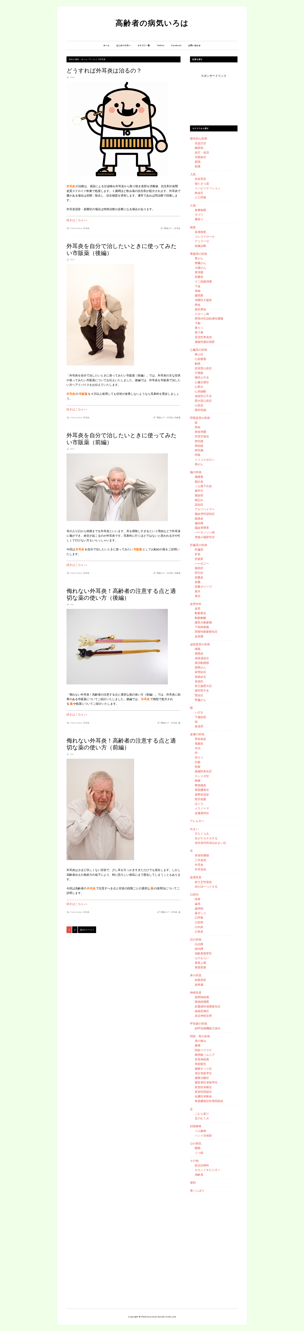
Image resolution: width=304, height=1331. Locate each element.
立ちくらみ (202, 833)
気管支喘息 (202, 436)
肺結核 (199, 445)
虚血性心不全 (203, 396)
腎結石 (199, 695)
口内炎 (199, 927)
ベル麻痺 (200, 1131)
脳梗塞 (199, 476)
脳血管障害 (202, 527)
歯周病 (199, 908)
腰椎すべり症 (203, 1068)
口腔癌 (199, 922)
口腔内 (194, 894)
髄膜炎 (199, 518)
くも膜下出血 (203, 486)
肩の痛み (200, 1040)
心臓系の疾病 (198, 349)
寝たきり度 (202, 183)
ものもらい (202, 958)
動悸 (197, 363)
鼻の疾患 (195, 975)
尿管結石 (200, 672)
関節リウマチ (203, 1050)
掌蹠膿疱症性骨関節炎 (209, 1101)
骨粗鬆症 (200, 1064)
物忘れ (199, 500)
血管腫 (199, 636)
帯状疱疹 (200, 739)
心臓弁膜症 (202, 382)
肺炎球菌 (200, 431)
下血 (197, 286)
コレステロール (205, 236)
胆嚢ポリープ (203, 586)
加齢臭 (199, 1174)
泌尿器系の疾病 (200, 644)
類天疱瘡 (200, 799)
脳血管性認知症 (205, 513)
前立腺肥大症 (203, 686)
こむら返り (202, 1113)
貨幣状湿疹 (202, 794)
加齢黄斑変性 (203, 953)
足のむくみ (202, 1118)
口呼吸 (199, 917)
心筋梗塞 (200, 359)
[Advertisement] (214, 98)
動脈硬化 (200, 613)
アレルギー (197, 821)
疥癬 (197, 762)
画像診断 (200, 246)
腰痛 (197, 1045)
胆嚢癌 (199, 277)
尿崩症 (199, 681)
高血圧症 (200, 143)
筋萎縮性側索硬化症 (207, 1006)
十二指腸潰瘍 (203, 281)
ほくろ (199, 803)
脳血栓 (199, 495)
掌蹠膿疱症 (202, 789)
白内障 (199, 944)
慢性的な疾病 (198, 138)
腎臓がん (200, 700)
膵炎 (197, 304)
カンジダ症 (202, 776)
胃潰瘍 (199, 272)
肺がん (199, 464)
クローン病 (202, 314)
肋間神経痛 (202, 997)
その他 (194, 1160)
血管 (197, 608)
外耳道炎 (200, 869)
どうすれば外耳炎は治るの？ (104, 70)
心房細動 (200, 391)
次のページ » (87, 929)
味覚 (197, 899)
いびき (199, 712)
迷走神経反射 (203, 1015)
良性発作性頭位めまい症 (210, 843)
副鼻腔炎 (200, 980)
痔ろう (199, 757)
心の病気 (195, 1143)
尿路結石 (200, 676)
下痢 (197, 323)
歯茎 (197, 903)
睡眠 (197, 1148)
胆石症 (199, 572)
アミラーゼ (202, 241)
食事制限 (200, 210)
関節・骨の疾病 (200, 1036)
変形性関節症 (203, 1091)
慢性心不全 (202, 377)
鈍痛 (197, 166)
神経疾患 (195, 992)
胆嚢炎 (199, 577)
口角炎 (199, 931)
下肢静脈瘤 (202, 627)
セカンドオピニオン (207, 1170)
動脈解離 (200, 617)
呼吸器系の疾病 (200, 417)
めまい (194, 829)
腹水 (197, 591)
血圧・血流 (202, 152)
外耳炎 (86, 228)
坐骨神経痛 (202, 1059)
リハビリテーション (207, 188)
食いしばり (197, 1190)
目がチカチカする (206, 838)
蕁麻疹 (199, 743)
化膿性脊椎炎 (203, 1096)
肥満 (197, 161)
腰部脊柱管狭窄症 (206, 1082)
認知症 (199, 504)
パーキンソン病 (205, 532)
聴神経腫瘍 (202, 1001)
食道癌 (199, 726)
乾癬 (197, 766)
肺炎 (197, 427)
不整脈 (199, 373)
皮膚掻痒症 (202, 813)
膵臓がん (200, 263)
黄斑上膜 (200, 962)
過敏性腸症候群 (205, 341)
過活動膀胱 (202, 662)
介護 (193, 205)
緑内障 (199, 948)
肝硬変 (199, 559)
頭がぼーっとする (206, 886)
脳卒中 (199, 490)
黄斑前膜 (200, 967)
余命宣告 (200, 179)
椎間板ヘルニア (205, 1054)
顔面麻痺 (195, 1126)
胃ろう (199, 328)
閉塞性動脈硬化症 (206, 631)
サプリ (199, 214)
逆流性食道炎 (203, 337)
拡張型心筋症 (203, 368)
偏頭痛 (199, 523)
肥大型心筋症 (203, 400)
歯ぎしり (200, 913)
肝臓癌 (199, 549)
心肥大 (199, 386)
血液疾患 (195, 877)
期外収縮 (200, 410)
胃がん (199, 258)
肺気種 (199, 441)
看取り (199, 219)
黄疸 (197, 596)
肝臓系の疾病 (198, 545)
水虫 (197, 748)
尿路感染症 (202, 658)
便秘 (197, 290)
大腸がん (200, 267)
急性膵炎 (200, 309)
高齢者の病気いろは (152, 22)
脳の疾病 (195, 472)
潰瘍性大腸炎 (203, 300)
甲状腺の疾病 (198, 1023)
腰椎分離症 (202, 1078)
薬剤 (193, 1182)
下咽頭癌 (200, 717)
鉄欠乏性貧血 (203, 882)
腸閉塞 (199, 295)
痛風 (197, 649)
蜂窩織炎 (200, 785)
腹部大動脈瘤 (203, 622)
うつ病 (199, 1152)
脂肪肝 (199, 568)
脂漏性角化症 (203, 771)
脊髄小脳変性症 (205, 537)
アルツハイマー (205, 509)
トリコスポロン (205, 459)
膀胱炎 (199, 653)
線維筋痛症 (202, 1011)
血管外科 (195, 604)
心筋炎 (199, 405)
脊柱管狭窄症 (203, 1073)
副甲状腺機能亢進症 (207, 1028)
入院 (193, 174)
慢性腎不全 (202, 690)
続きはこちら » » (76, 220)
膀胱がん (200, 667)
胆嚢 (197, 582)
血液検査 (200, 232)
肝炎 (197, 554)
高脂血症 (200, 157)
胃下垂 (199, 332)
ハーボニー (202, 563)
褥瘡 (197, 780)
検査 (193, 227)
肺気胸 (199, 450)
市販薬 (177, 417)
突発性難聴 (202, 855)
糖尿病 (199, 147)
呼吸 (197, 455)
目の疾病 (195, 939)
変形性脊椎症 (203, 1087)
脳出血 (199, 481)
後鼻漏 (199, 984)
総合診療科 (202, 1165)
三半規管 (200, 860)
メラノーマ (202, 808)
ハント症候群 (203, 1135)
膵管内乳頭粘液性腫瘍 (209, 318)
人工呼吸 (200, 197)
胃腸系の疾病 (198, 253)
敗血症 (199, 192)
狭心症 (199, 354)
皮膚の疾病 (197, 734)
